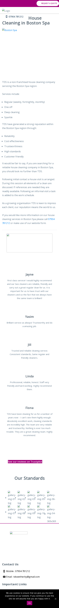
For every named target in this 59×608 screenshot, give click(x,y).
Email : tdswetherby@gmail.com (23, 576)
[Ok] (55, 598)
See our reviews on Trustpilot (25, 461)
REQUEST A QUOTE (49, 3)
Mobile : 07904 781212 (18, 571)
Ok (29, 603)
